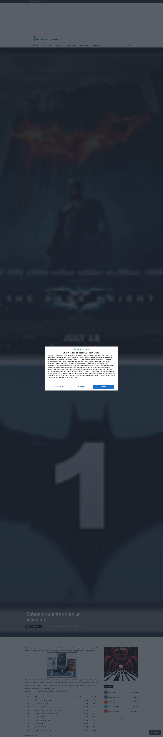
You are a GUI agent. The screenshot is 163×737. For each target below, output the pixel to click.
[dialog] (81, 369)
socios (62, 355)
